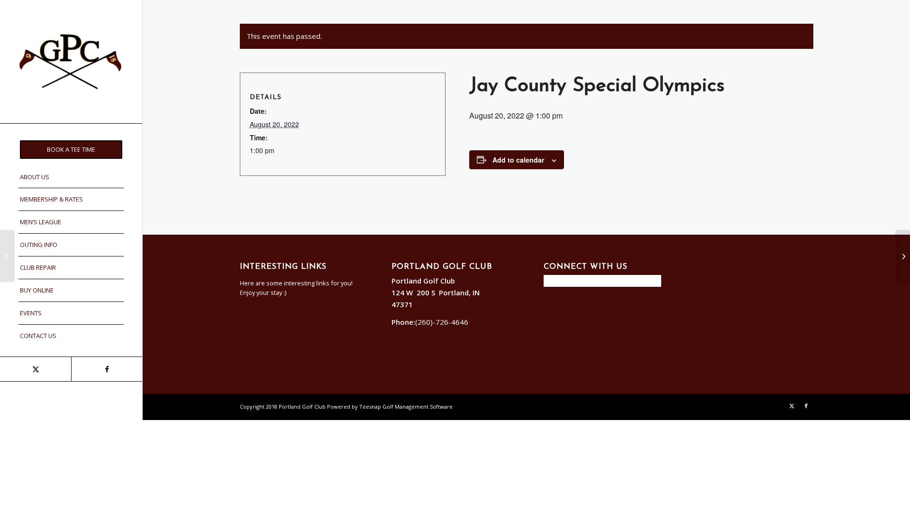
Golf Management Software (417, 406)
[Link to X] (35, 369)
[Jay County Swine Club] (7, 256)
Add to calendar (518, 160)
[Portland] (71, 61)
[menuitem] (71, 149)
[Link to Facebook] (106, 369)
